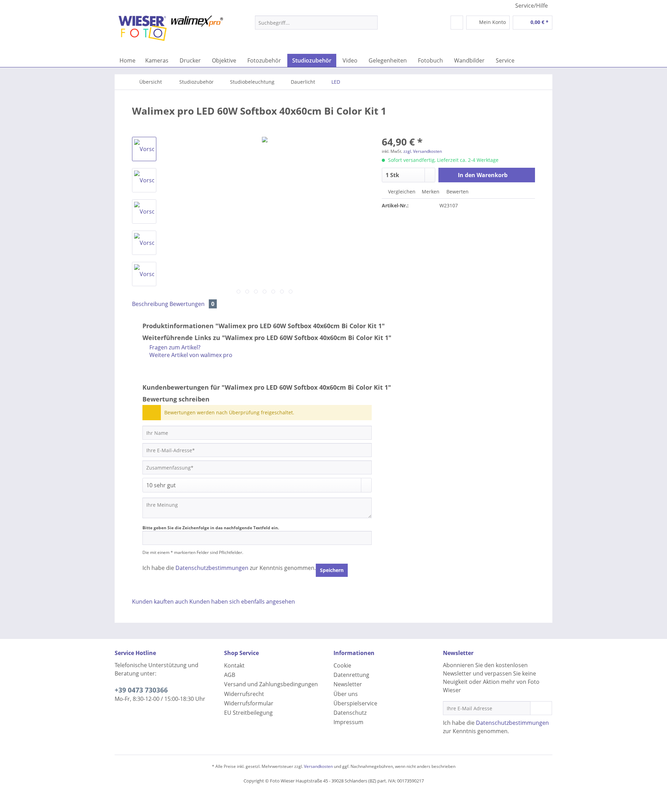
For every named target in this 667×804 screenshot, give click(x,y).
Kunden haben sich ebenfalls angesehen (242, 601)
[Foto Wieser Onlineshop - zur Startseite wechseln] (170, 33)
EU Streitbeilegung (248, 712)
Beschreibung (150, 304)
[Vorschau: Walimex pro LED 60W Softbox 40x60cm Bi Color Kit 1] (144, 149)
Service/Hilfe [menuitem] (531, 5)
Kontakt (234, 665)
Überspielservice (355, 703)
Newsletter (348, 684)
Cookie (342, 665)
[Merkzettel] (457, 23)
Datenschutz (350, 712)
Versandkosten (318, 766)
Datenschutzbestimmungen (211, 568)
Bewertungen (192, 304)
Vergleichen (401, 191)
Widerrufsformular (248, 703)
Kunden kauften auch (160, 601)
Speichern (332, 570)
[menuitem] (316, 26)
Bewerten (457, 191)
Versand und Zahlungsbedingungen (271, 684)
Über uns (346, 694)
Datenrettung (351, 675)
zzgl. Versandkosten (422, 151)
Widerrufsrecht (244, 694)
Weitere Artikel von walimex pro (190, 355)
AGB (229, 675)
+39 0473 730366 (141, 690)
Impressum (348, 722)
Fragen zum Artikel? (174, 347)
